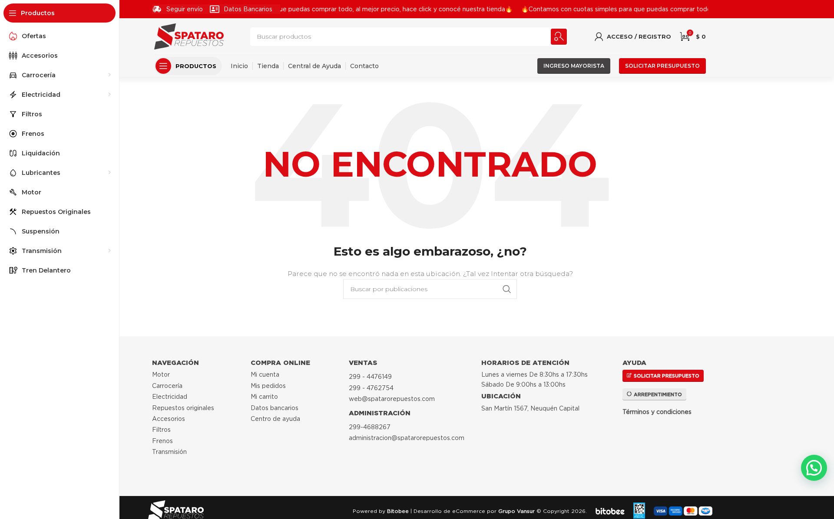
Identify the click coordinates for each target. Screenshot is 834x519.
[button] (814, 468)
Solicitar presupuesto (662, 65)
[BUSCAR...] (559, 37)
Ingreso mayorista (573, 65)
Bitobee (398, 511)
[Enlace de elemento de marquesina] (332, 9)
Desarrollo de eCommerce (449, 511)
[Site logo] (189, 36)
